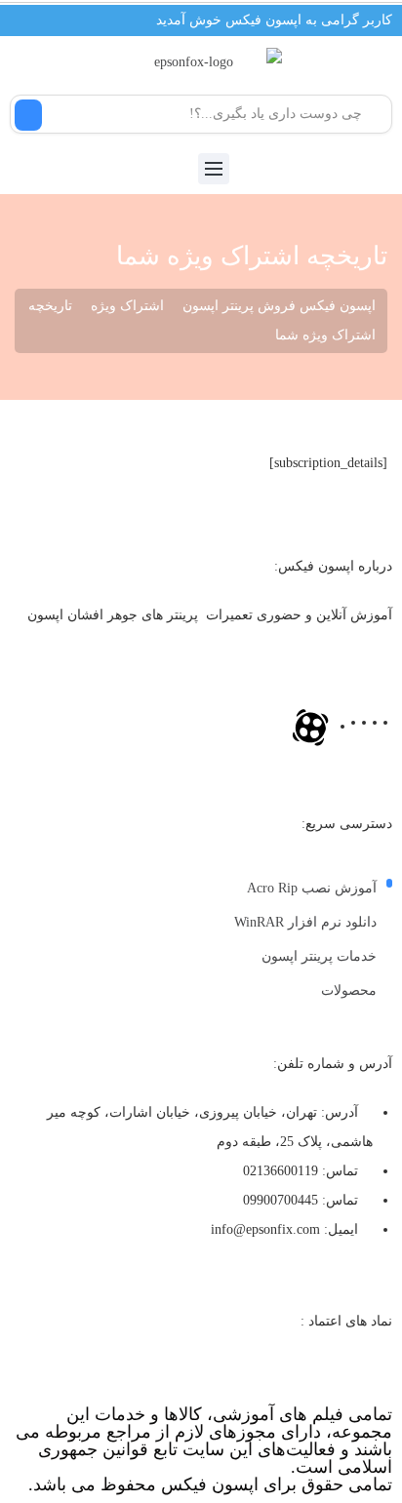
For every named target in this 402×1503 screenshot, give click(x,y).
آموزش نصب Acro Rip (312, 888)
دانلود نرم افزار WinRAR (305, 922)
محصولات (349, 990)
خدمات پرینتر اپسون (319, 956)
